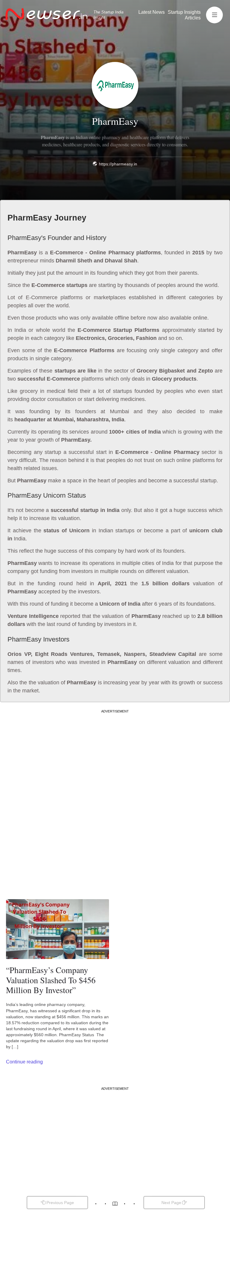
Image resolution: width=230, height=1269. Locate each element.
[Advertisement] (115, 755)
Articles (193, 17)
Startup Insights (184, 12)
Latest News (151, 12)
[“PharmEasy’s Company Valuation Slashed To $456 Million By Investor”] (57, 929)
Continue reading (24, 1061)
